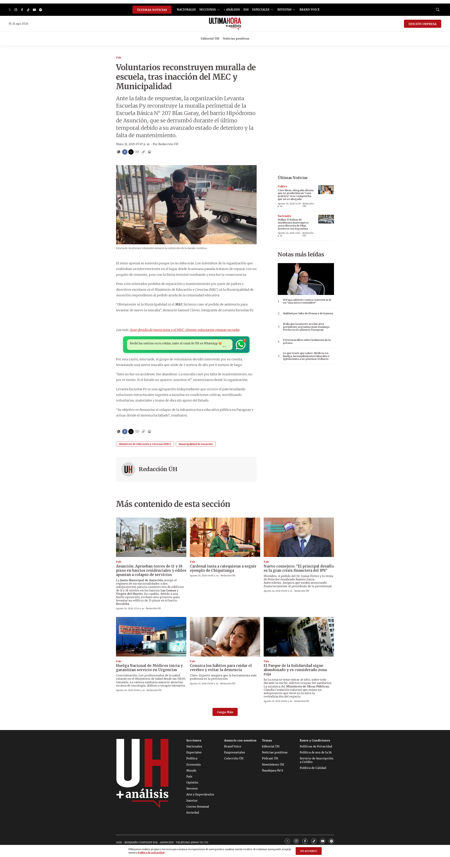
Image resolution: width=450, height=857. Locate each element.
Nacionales (284, 216)
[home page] (225, 24)
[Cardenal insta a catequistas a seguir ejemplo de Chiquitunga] (225, 537)
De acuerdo (308, 851)
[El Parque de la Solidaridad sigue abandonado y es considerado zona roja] (299, 637)
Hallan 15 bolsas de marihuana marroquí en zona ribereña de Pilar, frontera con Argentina (293, 224)
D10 (246, 9)
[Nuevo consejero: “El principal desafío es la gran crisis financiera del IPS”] (299, 537)
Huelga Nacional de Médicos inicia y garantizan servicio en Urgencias (149, 667)
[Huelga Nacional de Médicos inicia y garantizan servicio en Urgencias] (151, 637)
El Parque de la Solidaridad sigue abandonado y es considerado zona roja (295, 669)
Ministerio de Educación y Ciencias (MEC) (145, 444)
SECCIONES (207, 9)
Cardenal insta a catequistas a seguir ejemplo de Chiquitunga (223, 568)
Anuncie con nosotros (240, 740)
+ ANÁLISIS (232, 9)
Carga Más (225, 712)
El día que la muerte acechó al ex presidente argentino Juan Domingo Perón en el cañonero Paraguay (306, 327)
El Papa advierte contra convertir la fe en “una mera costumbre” (307, 301)
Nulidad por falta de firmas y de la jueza (308, 313)
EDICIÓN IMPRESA (423, 24)
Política (282, 186)
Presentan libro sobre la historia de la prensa (307, 342)
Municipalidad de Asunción (196, 444)
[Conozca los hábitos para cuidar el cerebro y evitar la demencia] (225, 637)
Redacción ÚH (158, 469)
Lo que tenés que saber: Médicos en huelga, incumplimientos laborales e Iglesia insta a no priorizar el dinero (306, 356)
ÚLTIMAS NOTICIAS (152, 10)
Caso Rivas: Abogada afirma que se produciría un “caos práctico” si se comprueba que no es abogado (296, 195)
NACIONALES (186, 9)
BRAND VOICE (310, 9)
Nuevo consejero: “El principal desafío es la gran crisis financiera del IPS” (299, 568)
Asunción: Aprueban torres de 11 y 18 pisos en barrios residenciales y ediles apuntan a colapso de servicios (151, 570)
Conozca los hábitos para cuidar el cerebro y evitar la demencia (221, 667)
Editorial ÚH (210, 38)
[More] (218, 9)
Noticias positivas (236, 38)
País (118, 57)
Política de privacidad (151, 852)
